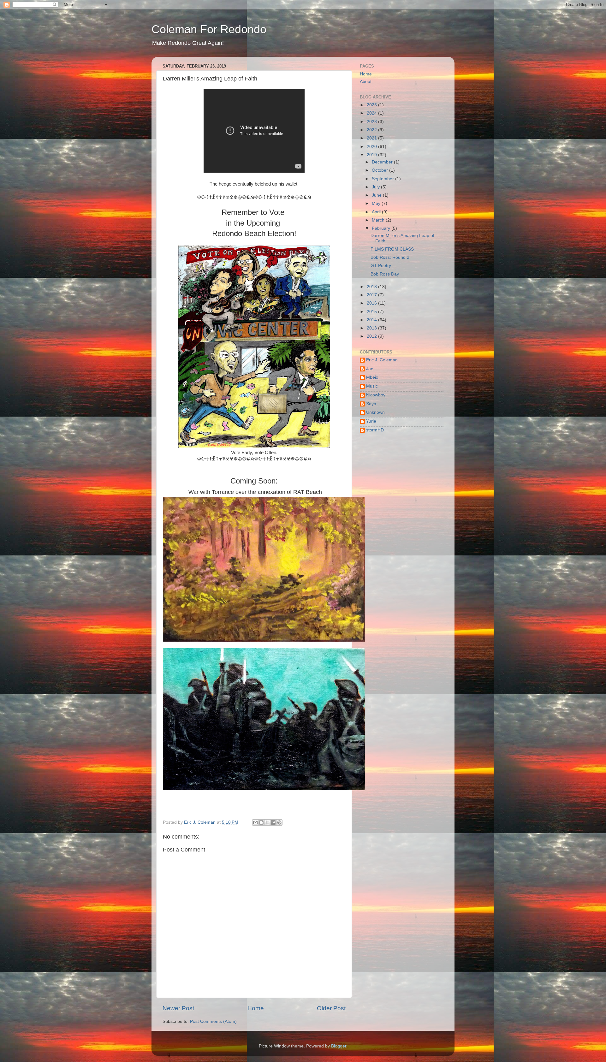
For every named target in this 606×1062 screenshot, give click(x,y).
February (381, 228)
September (383, 178)
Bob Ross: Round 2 (390, 257)
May (377, 203)
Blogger (338, 1046)
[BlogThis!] (261, 822)
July (376, 187)
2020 (372, 146)
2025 (372, 105)
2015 (372, 311)
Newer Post (178, 1008)
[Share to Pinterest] (279, 822)
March (379, 220)
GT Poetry (381, 265)
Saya (371, 403)
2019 (372, 154)
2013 (372, 328)
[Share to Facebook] (273, 822)
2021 (372, 138)
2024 (372, 113)
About (365, 81)
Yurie (371, 421)
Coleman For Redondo (209, 29)
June (377, 195)
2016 (372, 303)
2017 (372, 295)
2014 (372, 319)
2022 (372, 130)
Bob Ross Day (385, 274)
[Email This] (255, 822)
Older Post (331, 1008)
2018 (372, 286)
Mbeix (372, 377)
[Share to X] (267, 822)
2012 (372, 336)
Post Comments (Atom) (213, 1021)
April (377, 212)
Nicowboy (375, 395)
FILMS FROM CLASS (392, 249)
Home (255, 1008)
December (383, 162)
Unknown (375, 412)
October (380, 170)
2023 (372, 121)
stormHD (375, 430)
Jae (369, 368)
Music (372, 386)
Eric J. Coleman (382, 360)
